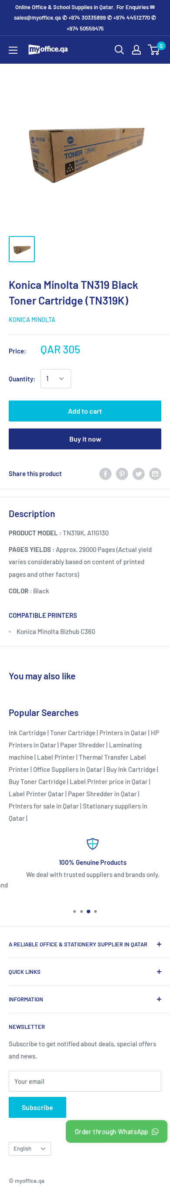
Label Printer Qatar (36, 794)
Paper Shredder (82, 745)
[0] (154, 50)
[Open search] (119, 50)
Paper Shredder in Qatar (102, 794)
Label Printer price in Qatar (109, 781)
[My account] (136, 50)
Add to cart (85, 411)
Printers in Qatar (123, 733)
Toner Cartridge (72, 733)
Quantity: (22, 379)
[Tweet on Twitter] (139, 473)
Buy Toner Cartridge (37, 781)
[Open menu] (13, 50)
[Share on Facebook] (105, 473)
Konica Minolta (32, 319)
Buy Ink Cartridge (131, 769)
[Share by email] (155, 473)
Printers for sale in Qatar (44, 806)
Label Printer (56, 757)
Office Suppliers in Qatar (67, 769)
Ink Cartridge (27, 733)
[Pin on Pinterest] (122, 473)
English (22, 1148)
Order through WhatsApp (111, 1131)
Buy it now (85, 439)
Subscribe (37, 1107)
